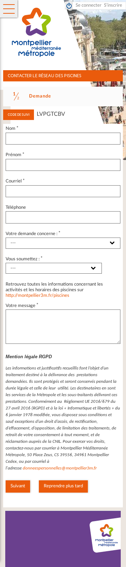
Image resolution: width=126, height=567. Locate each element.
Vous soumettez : (24, 259)
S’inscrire (113, 5)
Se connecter (89, 5)
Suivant (17, 486)
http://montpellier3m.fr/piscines (37, 295)
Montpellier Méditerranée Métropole (68, 32)
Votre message (22, 305)
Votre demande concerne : (33, 234)
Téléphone (16, 207)
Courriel (15, 181)
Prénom (15, 155)
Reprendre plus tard (63, 486)
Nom (12, 128)
